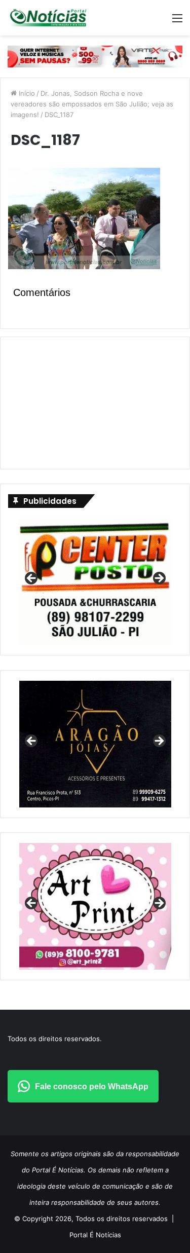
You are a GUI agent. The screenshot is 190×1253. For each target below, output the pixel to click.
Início (26, 93)
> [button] (158, 578)
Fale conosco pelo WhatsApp (91, 1086)
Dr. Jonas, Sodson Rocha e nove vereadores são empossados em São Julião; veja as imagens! (92, 104)
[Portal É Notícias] (48, 17)
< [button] (32, 578)
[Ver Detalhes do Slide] (95, 906)
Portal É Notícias (95, 1235)
